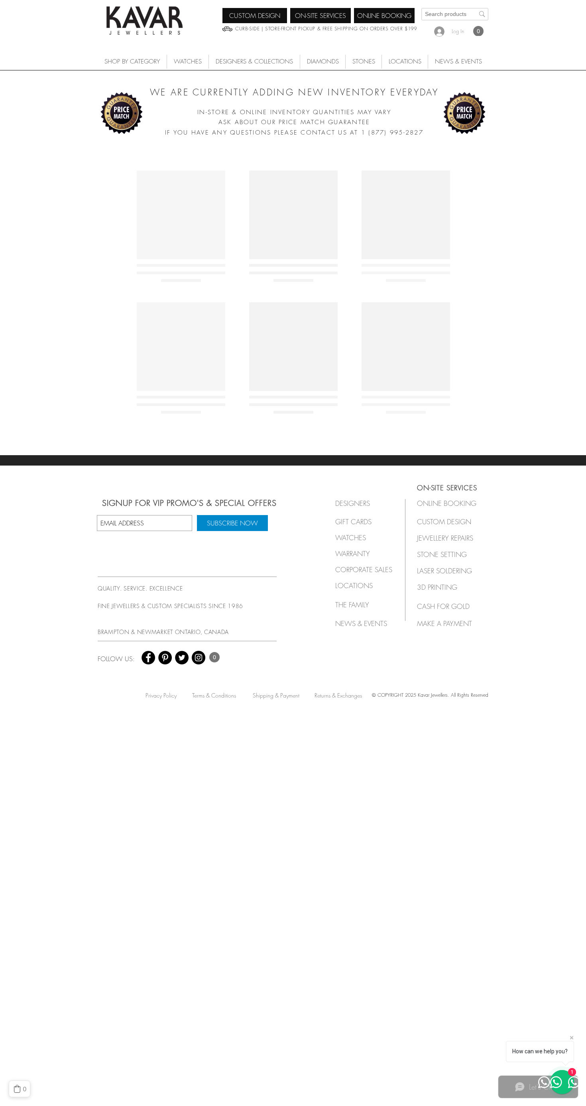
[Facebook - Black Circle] (148, 657)
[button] (187, 62)
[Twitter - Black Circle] (182, 657)
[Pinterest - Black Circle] (165, 657)
